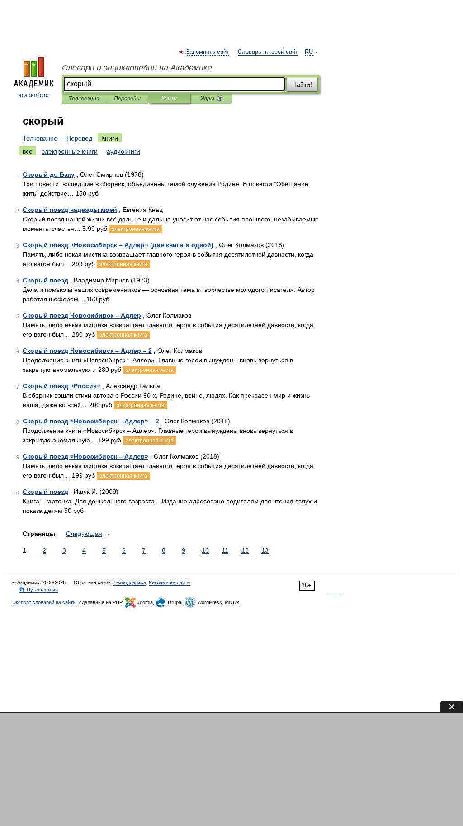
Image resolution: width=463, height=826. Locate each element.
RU (309, 52)
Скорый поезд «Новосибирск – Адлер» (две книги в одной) (118, 245)
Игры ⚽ (211, 98)
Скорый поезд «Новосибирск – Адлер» (85, 456)
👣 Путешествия (38, 589)
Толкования (84, 98)
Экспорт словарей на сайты (44, 602)
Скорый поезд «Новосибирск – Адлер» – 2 (91, 421)
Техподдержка (129, 582)
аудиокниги (123, 151)
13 (265, 550)
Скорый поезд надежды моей (70, 209)
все (28, 151)
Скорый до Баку (49, 174)
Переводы (127, 98)
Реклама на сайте (169, 582)
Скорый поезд (45, 280)
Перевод (79, 138)
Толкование (40, 138)
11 (225, 550)
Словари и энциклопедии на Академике (137, 67)
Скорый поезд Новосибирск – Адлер (82, 315)
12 (245, 550)
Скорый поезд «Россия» (61, 386)
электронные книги (70, 151)
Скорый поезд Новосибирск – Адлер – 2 (87, 350)
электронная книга (136, 229)
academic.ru (34, 95)
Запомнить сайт (208, 52)
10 (205, 550)
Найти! (302, 84)
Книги (169, 98)
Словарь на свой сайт (268, 52)
